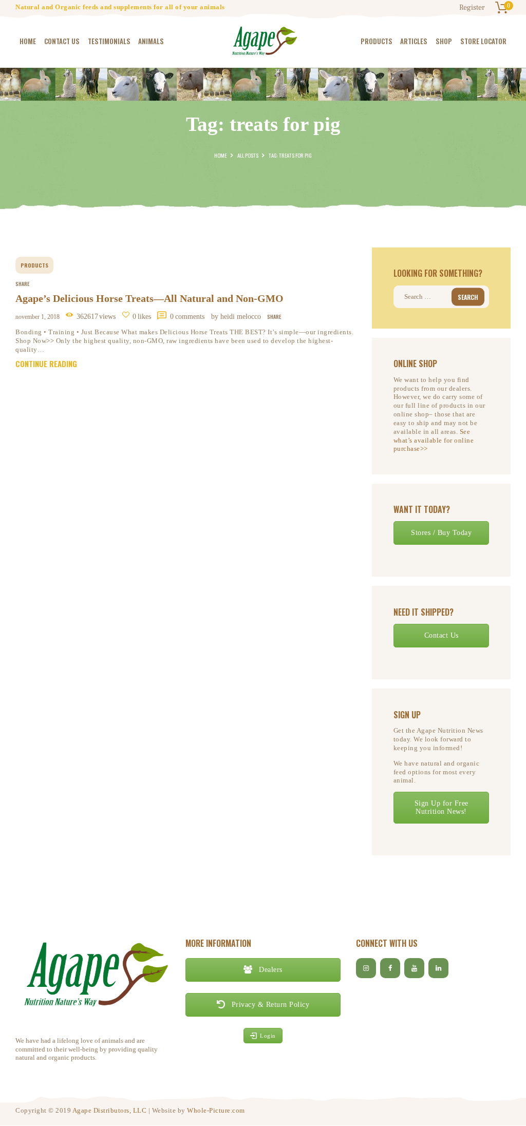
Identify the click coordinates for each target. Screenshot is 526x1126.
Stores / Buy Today (441, 533)
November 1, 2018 (37, 316)
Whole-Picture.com (216, 1110)
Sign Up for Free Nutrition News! (441, 807)
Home (220, 155)
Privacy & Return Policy (269, 1004)
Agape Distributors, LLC (109, 1110)
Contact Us (441, 635)
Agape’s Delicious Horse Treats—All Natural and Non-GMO (149, 298)
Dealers (270, 970)
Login (268, 1036)
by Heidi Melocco (237, 316)
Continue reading (46, 364)
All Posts (247, 155)
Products (34, 265)
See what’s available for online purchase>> (433, 440)
